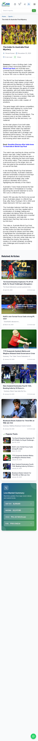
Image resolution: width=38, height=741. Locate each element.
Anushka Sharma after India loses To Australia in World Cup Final (18, 145)
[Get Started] (29, 4)
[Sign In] (24, 4)
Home (4, 16)
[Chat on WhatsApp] (33, 736)
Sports (10, 16)
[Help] (15, 4)
